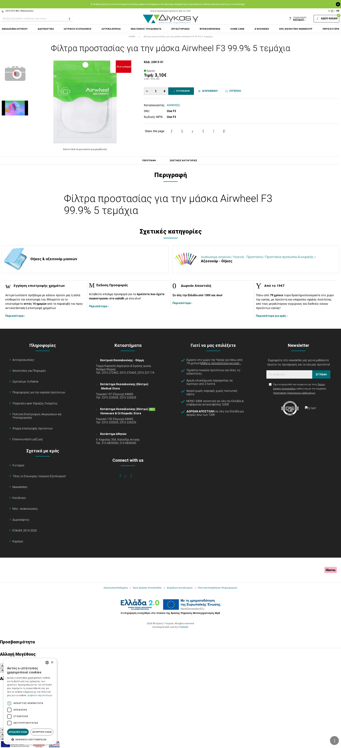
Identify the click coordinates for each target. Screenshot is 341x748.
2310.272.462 (12, 11)
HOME (132, 36)
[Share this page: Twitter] (182, 131)
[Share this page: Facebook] (171, 131)
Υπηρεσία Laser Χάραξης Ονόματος (35, 403)
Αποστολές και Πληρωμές (29, 370)
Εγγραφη (321, 374)
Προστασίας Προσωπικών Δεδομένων (294, 392)
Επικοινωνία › (27, 11)
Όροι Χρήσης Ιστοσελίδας (147, 587)
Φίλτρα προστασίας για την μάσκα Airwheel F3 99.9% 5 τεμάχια (178, 36)
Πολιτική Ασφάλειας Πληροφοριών (217, 587)
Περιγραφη (149, 160)
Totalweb (183, 626)
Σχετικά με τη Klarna (25, 381)
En (337, 11)
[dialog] (30, 701)
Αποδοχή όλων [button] (18, 732)
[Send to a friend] (224, 131)
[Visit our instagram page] (128, 475)
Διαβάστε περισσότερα (40, 695)
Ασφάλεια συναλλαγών (180, 587)
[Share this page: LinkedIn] (203, 131)
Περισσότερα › (15, 316)
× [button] (52, 662)
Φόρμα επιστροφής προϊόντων (32, 428)
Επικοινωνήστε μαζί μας (27, 439)
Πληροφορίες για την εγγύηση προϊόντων (38, 392)
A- (2, 666)
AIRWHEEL (173, 105)
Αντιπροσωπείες (23, 360)
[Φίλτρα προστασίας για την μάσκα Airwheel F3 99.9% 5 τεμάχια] (84, 101)
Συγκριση (234, 91)
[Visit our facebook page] (122, 475)
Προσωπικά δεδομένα (116, 587)
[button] (30, 739)
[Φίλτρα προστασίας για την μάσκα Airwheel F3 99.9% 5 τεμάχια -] (15, 73)
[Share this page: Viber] (214, 131)
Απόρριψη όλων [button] (42, 732)
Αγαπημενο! (209, 91)
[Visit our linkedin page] (133, 475)
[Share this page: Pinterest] (192, 131)
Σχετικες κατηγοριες (183, 160)
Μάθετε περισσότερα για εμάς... (220, 363)
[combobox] (47, 662)
